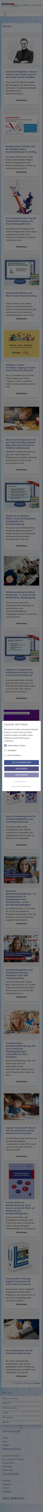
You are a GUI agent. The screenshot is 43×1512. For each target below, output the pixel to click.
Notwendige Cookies (16, 746)
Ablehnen (21, 769)
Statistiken (12, 750)
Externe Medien (14, 755)
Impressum (16, 786)
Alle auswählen (21, 762)
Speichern (21, 775)
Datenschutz (26, 786)
